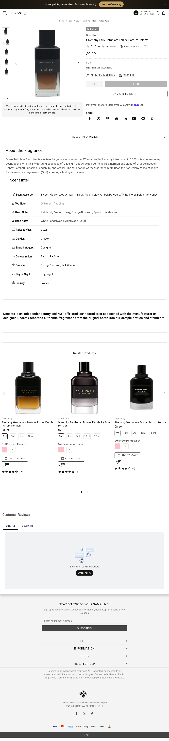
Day (43, 274)
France (45, 283)
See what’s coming (111, 4)
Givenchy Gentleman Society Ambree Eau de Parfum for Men (84, 424)
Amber (104, 194)
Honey (153, 194)
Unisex (69, 21)
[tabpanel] (28, 419)
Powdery (114, 194)
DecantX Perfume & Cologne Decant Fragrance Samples (13, 13)
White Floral (128, 194)
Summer (55, 265)
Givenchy (63, 418)
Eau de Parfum (50, 256)
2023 (44, 229)
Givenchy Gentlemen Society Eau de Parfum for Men (28, 424)
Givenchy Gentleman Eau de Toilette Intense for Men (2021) (141, 435)
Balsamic (143, 194)
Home (61, 21)
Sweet (45, 194)
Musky (54, 194)
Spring (45, 265)
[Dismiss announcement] (165, 4)
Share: (89, 112)
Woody (63, 194)
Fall (64, 265)
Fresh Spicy (91, 194)
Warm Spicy (76, 194)
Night (50, 274)
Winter (71, 265)
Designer (46, 247)
